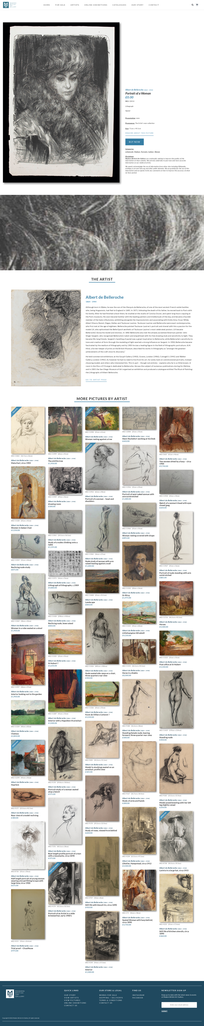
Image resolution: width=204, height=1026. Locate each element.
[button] (193, 5)
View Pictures (72, 1000)
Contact (154, 5)
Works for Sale (108, 995)
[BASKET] (197, 5)
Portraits (144, 152)
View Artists (71, 998)
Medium (137, 152)
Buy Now (134, 142)
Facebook (137, 998)
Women (157, 152)
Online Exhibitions (95, 5)
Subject (151, 152)
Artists (75, 5)
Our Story (138, 5)
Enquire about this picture (139, 133)
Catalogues (119, 5)
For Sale (60, 5)
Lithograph (129, 152)
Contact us (70, 1005)
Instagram (138, 995)
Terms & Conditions (110, 1000)
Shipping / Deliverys (111, 998)
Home (47, 5)
